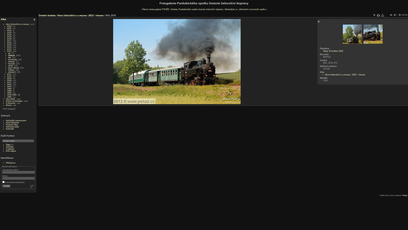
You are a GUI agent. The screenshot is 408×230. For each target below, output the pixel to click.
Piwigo (404, 195)
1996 (9, 93)
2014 (9, 47)
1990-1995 (12, 95)
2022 (9, 35)
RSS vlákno (11, 151)
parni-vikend (13, 68)
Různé (9, 105)
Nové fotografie (12, 123)
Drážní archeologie (14, 101)
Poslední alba (12, 125)
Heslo (4, 176)
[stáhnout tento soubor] (383, 15)
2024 (9, 30)
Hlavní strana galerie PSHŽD (155, 9)
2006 (9, 84)
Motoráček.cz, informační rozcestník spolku (245, 9)
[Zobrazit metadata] (378, 15)
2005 (9, 86)
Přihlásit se (10, 163)
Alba (3, 19)
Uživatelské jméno (10, 170)
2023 (9, 32)
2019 (9, 37)
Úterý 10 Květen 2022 (333, 51)
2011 (9, 74)
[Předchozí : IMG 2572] (395, 15)
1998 (9, 91)
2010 (9, 76)
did (9, 57)
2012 (9, 51)
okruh (10, 66)
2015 (9, 45)
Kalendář (10, 129)
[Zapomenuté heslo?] (31, 187)
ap (9, 53)
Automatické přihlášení (14, 182)
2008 (9, 80)
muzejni (11, 64)
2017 (9, 41)
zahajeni (12, 72)
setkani (11, 70)
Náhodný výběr (12, 127)
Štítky (8, 145)
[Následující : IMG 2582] (399, 15)
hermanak (12, 59)
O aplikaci (10, 149)
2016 (9, 43)
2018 (9, 39)
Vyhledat (10, 147)
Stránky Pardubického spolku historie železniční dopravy (197, 9)
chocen (11, 55)
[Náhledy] (391, 15)
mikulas (11, 62)
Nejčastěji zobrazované (16, 120)
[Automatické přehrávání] (374, 15)
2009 (9, 78)
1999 (9, 89)
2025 (9, 28)
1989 (9, 97)
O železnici (10, 103)
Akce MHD (10, 99)
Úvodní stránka (47, 15)
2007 (9, 82)
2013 (9, 49)
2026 (9, 26)
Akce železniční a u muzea (17, 24)
